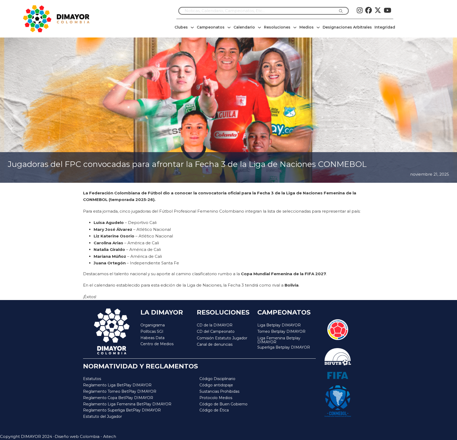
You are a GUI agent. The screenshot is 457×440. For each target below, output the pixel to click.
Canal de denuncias (214, 344)
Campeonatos (211, 27)
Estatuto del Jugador (102, 416)
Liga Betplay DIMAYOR (279, 325)
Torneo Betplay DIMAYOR (281, 331)
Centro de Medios (156, 343)
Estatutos (92, 378)
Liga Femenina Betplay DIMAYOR (278, 340)
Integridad (384, 27)
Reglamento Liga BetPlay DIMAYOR (117, 385)
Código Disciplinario (217, 378)
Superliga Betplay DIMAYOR (283, 347)
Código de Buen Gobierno (223, 404)
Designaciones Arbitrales (347, 27)
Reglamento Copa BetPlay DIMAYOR (118, 397)
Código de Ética (214, 410)
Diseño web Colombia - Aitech (85, 436)
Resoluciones (277, 27)
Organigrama (152, 325)
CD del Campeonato (216, 331)
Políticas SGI (151, 331)
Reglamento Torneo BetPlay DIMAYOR (119, 391)
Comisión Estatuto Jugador (222, 338)
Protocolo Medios (215, 397)
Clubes (181, 27)
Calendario (244, 27)
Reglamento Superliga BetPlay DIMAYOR (122, 410)
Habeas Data (152, 337)
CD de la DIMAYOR (214, 325)
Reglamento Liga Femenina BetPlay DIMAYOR (127, 404)
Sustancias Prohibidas (219, 391)
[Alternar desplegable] (192, 27)
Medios (306, 27)
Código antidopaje (216, 385)
